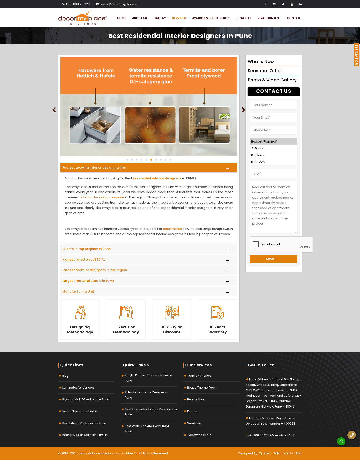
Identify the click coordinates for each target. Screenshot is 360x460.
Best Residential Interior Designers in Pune (151, 411)
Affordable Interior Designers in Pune (147, 395)
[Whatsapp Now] (341, 441)
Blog (65, 376)
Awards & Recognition (211, 18)
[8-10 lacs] (273, 162)
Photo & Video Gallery (272, 80)
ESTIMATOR (356, 54)
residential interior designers (157, 178)
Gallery (159, 18)
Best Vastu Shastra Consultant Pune (147, 428)
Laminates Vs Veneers (78, 387)
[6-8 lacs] (273, 155)
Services (179, 18)
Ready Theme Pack (201, 387)
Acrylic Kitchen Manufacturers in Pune (148, 378)
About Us (139, 18)
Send (270, 259)
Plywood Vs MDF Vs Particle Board (86, 399)
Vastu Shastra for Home (79, 411)
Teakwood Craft (199, 435)
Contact (294, 18)
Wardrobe (194, 423)
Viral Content (269, 18)
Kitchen (192, 411)
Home (121, 18)
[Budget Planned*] (273, 141)
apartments (172, 228)
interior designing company (102, 197)
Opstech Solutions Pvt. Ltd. (280, 453)
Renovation (195, 399)
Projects (243, 18)
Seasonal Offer (264, 71)
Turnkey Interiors (199, 376)
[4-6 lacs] (273, 148)
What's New (261, 62)
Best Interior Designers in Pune (84, 423)
